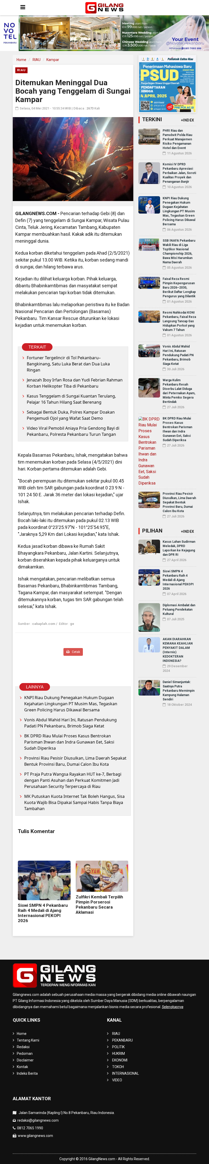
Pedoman (25, 1053)
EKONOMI (119, 1060)
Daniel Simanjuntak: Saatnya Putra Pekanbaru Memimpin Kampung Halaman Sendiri (178, 690)
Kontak (22, 1067)
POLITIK (118, 1047)
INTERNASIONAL (125, 1073)
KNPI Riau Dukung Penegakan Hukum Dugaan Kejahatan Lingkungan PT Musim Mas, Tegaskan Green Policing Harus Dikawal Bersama (70, 704)
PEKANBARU (122, 1040)
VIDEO (117, 1080)
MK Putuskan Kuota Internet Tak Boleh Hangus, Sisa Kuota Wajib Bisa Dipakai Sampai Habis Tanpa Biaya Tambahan (74, 802)
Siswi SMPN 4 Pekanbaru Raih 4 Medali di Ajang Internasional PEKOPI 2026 (43, 913)
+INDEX (187, 120)
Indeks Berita (27, 1073)
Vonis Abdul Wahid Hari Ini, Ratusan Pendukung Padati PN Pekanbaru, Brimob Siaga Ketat (70, 723)
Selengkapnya (172, 1007)
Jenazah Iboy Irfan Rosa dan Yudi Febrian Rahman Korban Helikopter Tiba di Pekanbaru (75, 383)
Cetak (75, 652)
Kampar (52, 60)
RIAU (37, 60)
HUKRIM (118, 1053)
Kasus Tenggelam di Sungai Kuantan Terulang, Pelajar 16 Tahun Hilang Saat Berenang (71, 399)
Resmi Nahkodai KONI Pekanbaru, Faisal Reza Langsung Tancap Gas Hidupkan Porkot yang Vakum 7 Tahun (179, 321)
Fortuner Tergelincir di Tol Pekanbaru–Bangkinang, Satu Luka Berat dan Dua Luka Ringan (68, 364)
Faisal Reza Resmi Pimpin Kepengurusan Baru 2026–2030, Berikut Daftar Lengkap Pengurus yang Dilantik (179, 287)
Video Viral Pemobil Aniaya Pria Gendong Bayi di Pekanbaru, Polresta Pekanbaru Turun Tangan (73, 431)
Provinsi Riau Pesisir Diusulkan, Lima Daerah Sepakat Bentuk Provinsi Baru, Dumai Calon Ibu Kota (75, 761)
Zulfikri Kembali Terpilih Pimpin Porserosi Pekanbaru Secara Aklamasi (99, 904)
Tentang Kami (28, 1040)
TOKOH (118, 1067)
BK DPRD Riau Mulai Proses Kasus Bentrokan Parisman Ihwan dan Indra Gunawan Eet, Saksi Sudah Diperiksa (69, 742)
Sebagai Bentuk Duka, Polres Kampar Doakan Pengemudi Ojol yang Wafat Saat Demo (71, 415)
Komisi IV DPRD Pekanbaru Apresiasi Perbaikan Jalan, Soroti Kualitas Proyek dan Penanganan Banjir (179, 173)
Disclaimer (25, 1060)
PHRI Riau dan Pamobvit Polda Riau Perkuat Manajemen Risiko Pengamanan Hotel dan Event (177, 139)
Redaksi (23, 1047)
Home (21, 60)
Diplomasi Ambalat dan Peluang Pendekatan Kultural (179, 609)
